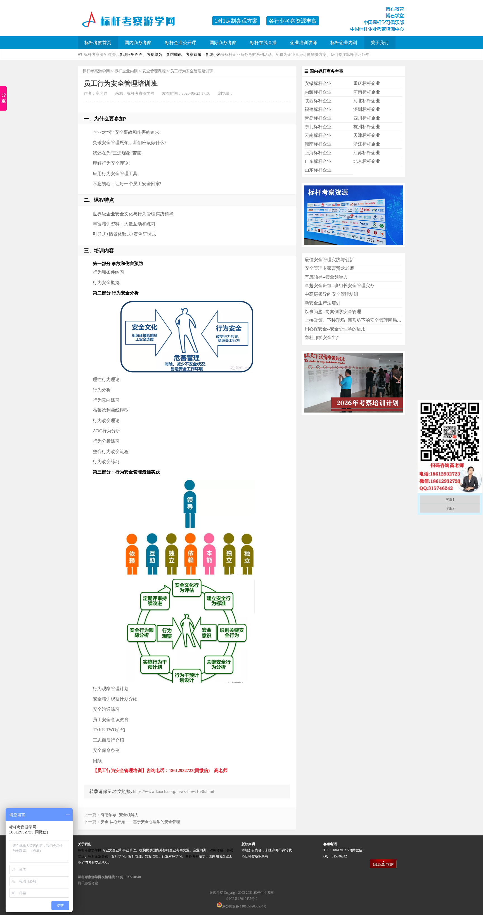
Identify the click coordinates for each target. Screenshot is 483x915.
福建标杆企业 (318, 109)
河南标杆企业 (366, 92)
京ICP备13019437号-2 (241, 899)
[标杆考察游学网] (142, 23)
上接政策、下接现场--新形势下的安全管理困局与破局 (357, 320)
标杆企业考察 (264, 893)
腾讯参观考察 (88, 883)
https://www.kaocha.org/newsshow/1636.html (173, 791)
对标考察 (216, 850)
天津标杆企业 (366, 135)
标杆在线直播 (263, 42)
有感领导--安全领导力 (120, 815)
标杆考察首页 (97, 42)
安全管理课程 (154, 71)
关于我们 (380, 42)
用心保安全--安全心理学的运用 (335, 329)
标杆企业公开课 (180, 42)
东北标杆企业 (318, 126)
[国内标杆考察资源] (353, 245)
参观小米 (213, 54)
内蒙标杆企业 (318, 92)
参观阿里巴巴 (131, 54)
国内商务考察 (138, 42)
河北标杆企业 (366, 100)
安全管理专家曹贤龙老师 (329, 268)
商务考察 (192, 856)
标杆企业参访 (98, 856)
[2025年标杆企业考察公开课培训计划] (353, 413)
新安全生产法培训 (322, 303)
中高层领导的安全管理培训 (331, 294)
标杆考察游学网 (96, 71)
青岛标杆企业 (318, 118)
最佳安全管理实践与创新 (329, 259)
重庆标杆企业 (366, 83)
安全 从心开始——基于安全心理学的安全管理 (140, 822)
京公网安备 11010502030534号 (244, 906)
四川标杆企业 (366, 118)
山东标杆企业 (318, 170)
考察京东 (193, 54)
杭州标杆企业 (366, 126)
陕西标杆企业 (318, 100)
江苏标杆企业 (366, 152)
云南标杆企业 (318, 135)
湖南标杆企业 (318, 144)
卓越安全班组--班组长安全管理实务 (340, 285)
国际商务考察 (223, 42)
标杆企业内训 (343, 42)
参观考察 (216, 893)
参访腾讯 (174, 54)
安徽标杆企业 (318, 83)
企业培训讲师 (303, 42)
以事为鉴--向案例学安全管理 (333, 311)
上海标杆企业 (318, 152)
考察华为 (154, 54)
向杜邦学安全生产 (322, 337)
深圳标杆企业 (366, 109)
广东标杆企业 (318, 161)
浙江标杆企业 (366, 144)
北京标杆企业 (366, 161)
